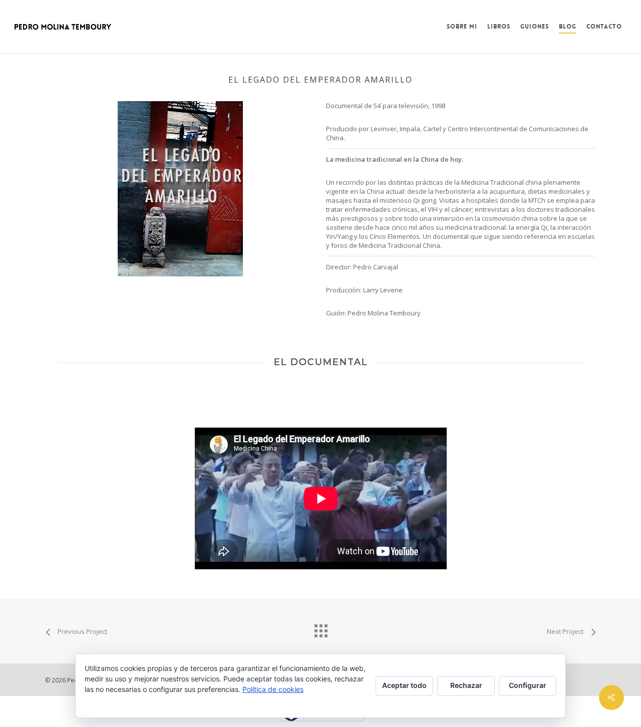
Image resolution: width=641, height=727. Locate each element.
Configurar (527, 685)
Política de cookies (272, 689)
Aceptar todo (404, 685)
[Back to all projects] (320, 628)
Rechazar (466, 685)
